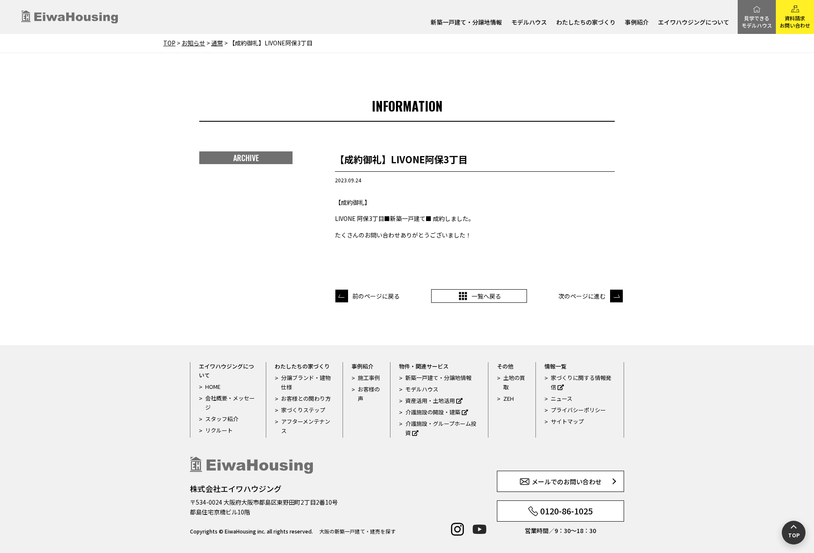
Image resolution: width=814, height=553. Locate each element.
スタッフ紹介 (221, 419)
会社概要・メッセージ (230, 402)
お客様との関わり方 (306, 398)
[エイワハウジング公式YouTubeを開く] (479, 529)
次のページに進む (582, 296)
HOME (212, 387)
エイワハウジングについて (693, 22)
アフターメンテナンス (305, 426)
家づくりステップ (303, 410)
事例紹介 (637, 22)
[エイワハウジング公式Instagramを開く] (457, 529)
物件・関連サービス (424, 366)
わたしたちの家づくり (586, 22)
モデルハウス (529, 22)
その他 (505, 366)
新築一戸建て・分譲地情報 (466, 22)
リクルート (219, 430)
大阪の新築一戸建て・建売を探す (357, 531)
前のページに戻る (376, 296)
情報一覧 (555, 366)
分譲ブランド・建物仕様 (306, 382)
